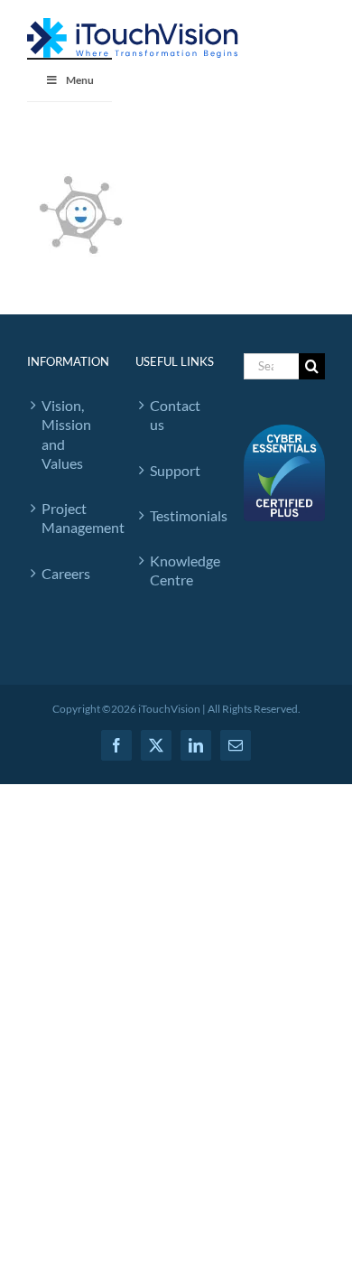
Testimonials (179, 515)
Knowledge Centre (179, 570)
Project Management (70, 518)
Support (175, 470)
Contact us (175, 415)
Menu (80, 80)
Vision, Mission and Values (66, 434)
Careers (66, 573)
